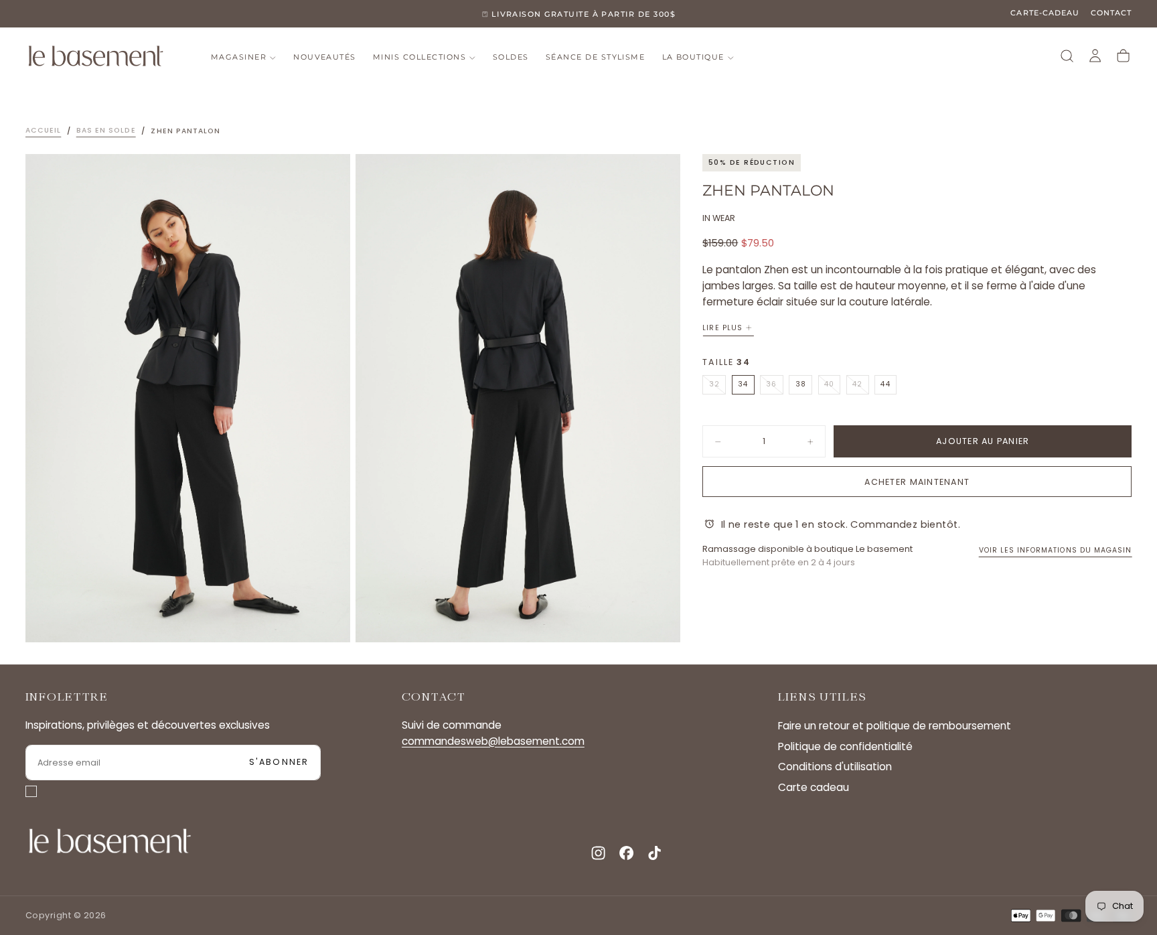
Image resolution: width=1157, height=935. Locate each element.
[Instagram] (598, 853)
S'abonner (279, 762)
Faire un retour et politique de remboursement (894, 726)
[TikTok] (654, 853)
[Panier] (1123, 56)
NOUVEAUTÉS (324, 57)
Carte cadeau (813, 787)
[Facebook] (626, 853)
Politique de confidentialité (845, 746)
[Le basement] (109, 841)
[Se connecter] (1095, 56)
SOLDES (511, 57)
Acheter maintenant (917, 482)
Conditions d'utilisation (835, 767)
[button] (1067, 56)
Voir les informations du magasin (1055, 550)
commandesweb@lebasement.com (493, 742)
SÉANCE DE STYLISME (595, 57)
